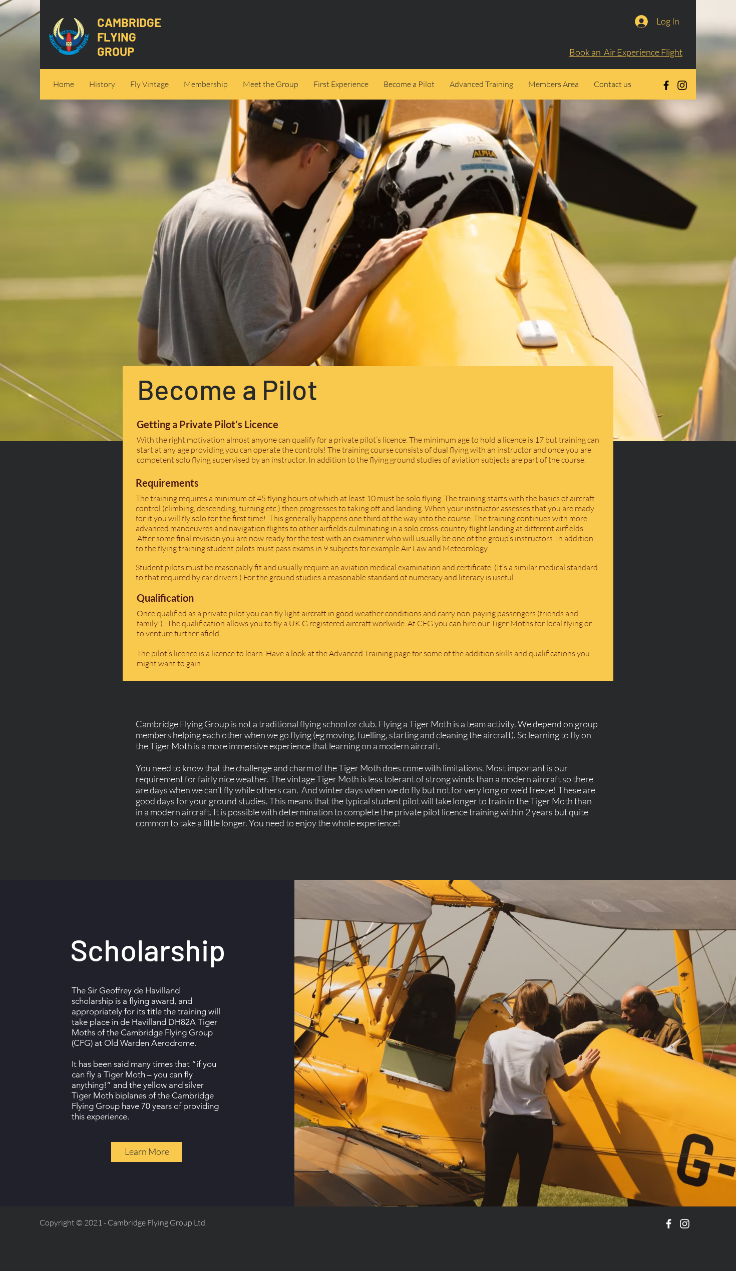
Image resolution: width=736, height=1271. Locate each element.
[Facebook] (666, 85)
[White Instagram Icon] (684, 1223)
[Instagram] (682, 85)
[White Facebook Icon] (668, 1223)
